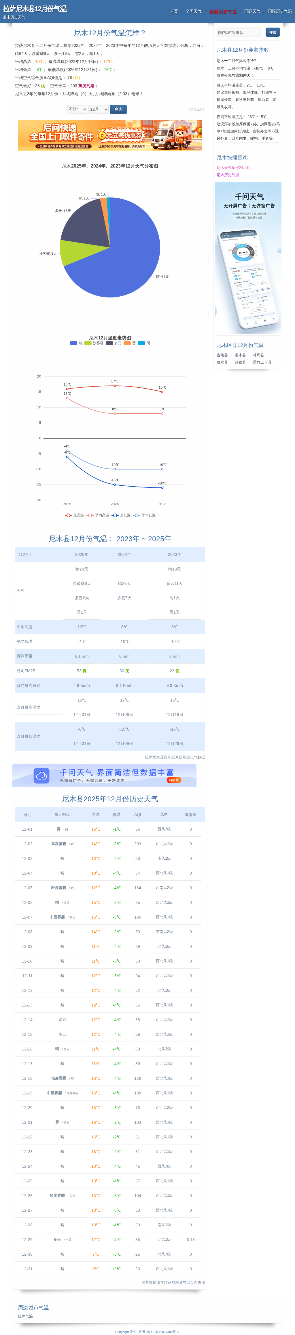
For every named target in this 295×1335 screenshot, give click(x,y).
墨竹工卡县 (262, 362)
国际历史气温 (280, 11)
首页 (174, 11)
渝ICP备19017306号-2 (163, 1332)
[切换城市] (196, 109)
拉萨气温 (25, 1316)
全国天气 (194, 11)
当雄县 (222, 355)
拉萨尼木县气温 (177, 1283)
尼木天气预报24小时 (234, 168)
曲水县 (222, 362)
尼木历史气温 (228, 175)
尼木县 (240, 355)
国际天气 (252, 11)
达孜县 (240, 362)
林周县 (258, 355)
